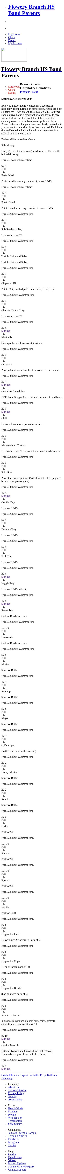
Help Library (15, 1157)
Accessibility (15, 1099)
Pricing (12, 1114)
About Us (13, 1087)
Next (35, 91)
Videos (12, 1160)
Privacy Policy (16, 1093)
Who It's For (15, 1117)
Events (12, 40)
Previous (25, 91)
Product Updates (17, 1163)
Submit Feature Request (21, 1166)
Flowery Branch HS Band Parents (31, 10)
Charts (11, 37)
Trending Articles (17, 1135)
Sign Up (5, 330)
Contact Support (17, 1169)
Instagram (13, 1142)
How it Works (15, 1108)
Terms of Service (17, 1090)
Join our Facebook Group (22, 1132)
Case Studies (15, 1123)
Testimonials (15, 1120)
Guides (12, 1154)
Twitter (12, 1145)
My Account (15, 43)
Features (12, 1111)
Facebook (13, 1139)
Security (12, 1096)
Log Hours (14, 34)
